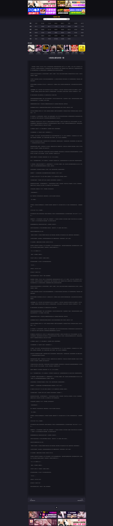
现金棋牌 (75, 23)
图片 (30, 32)
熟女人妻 (62, 26)
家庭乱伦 (42, 35)
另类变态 (82, 29)
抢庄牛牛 (82, 23)
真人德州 (42, 23)
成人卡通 (49, 29)
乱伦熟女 (75, 29)
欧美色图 (49, 32)
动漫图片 (56, 32)
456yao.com (56, 17)
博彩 (30, 23)
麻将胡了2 (62, 23)
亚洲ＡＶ (36, 26)
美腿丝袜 (62, 32)
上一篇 (32, 500)
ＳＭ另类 (82, 26)
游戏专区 (56, 23)
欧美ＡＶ (49, 26)
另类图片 (82, 32)
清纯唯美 (69, 32)
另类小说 (69, 35)
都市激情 (36, 35)
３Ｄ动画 (56, 26)
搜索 (68, 19)
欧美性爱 (56, 29)
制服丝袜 (62, 29)
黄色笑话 (75, 35)
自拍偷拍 (42, 26)
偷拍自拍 (42, 29)
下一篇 (80, 500)
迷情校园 (62, 35)
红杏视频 (62, 38)
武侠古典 (56, 35)
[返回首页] (87, 524)
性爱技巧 (82, 35)
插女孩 (36, 38)
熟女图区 (75, 32)
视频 (30, 26)
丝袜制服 (69, 26)
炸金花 (69, 23)
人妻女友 (49, 35)
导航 (30, 38)
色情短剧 (69, 38)
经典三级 (69, 29)
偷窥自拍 (36, 32)
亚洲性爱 (36, 29)
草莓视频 (49, 38)
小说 (30, 35)
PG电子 (36, 23)
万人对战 (49, 23)
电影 (30, 29)
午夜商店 (42, 38)
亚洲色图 (42, 32)
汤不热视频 (56, 38)
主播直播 (75, 26)
